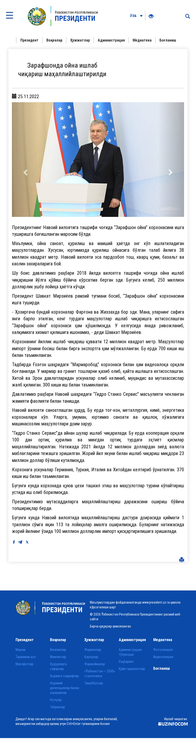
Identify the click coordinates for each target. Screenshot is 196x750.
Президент (29, 40)
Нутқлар (56, 700)
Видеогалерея (163, 657)
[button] (25, 159)
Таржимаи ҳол (26, 657)
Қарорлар (91, 657)
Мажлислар (58, 657)
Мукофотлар (24, 664)
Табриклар (57, 707)
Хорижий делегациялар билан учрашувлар (64, 688)
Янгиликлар (58, 650)
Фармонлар (92, 650)
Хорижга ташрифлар (64, 676)
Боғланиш (167, 40)
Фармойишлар (94, 664)
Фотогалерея (163, 650)
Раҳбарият (126, 661)
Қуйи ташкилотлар (132, 669)
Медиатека (142, 40)
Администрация (111, 40)
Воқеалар (54, 40)
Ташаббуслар (93, 683)
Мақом (20, 650)
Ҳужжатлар (80, 40)
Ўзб (133, 15)
